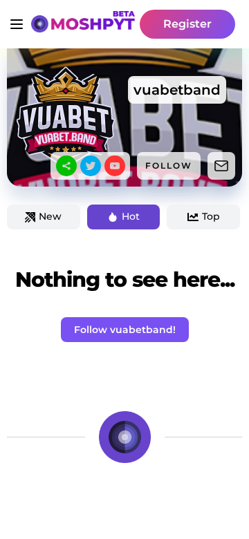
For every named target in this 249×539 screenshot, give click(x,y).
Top (211, 216)
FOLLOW (168, 165)
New (50, 216)
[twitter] (90, 165)
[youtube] (114, 165)
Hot (131, 216)
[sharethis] (66, 165)
